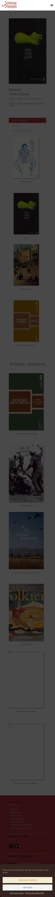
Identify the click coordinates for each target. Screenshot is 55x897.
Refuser (27, 887)
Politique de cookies (17, 893)
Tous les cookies (27, 880)
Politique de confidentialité (34, 893)
